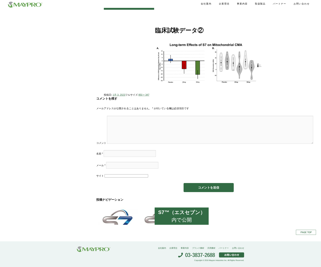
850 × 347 (143, 94)
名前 (99, 153)
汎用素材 (211, 248)
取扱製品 (260, 3)
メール (100, 165)
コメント (101, 142)
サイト (100, 175)
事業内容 (242, 3)
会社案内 (206, 3)
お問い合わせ (302, 3)
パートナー (279, 3)
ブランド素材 (198, 248)
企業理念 (224, 3)
